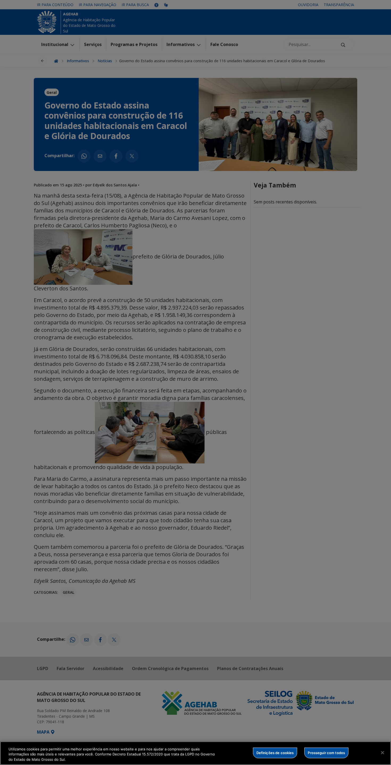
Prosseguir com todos (326, 752)
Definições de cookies (275, 752)
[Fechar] (382, 752)
